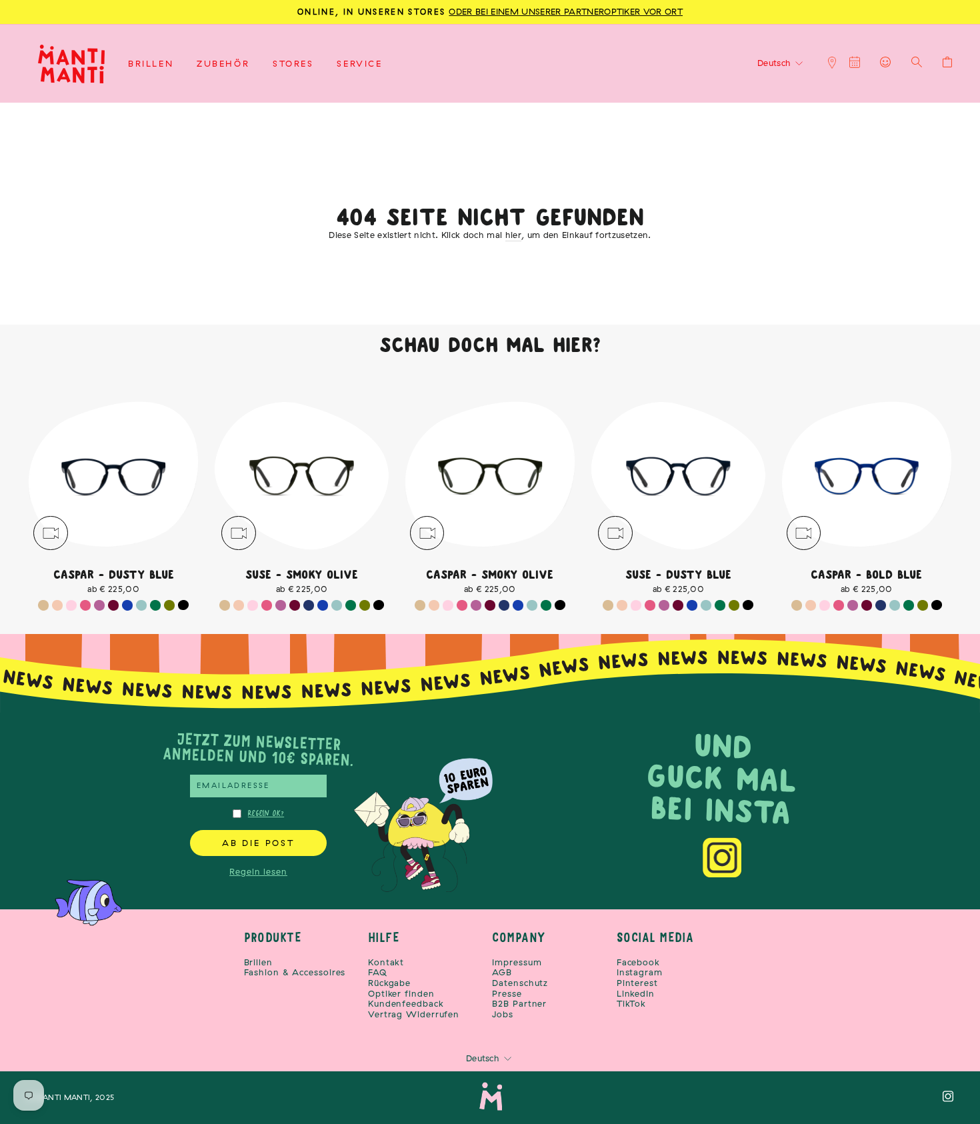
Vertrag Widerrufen (413, 1014)
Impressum (516, 962)
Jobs (502, 1014)
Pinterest (637, 983)
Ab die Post (258, 842)
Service (359, 63)
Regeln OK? (266, 813)
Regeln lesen (258, 871)
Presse (506, 994)
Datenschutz (520, 983)
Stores (293, 63)
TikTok (631, 1004)
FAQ (377, 972)
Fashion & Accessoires (295, 972)
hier (513, 235)
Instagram (640, 972)
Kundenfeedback (406, 1004)
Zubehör (223, 63)
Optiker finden (401, 994)
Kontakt (386, 962)
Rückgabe (389, 983)
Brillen (150, 63)
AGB (502, 972)
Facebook (638, 962)
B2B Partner (519, 1004)
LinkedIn (636, 994)
